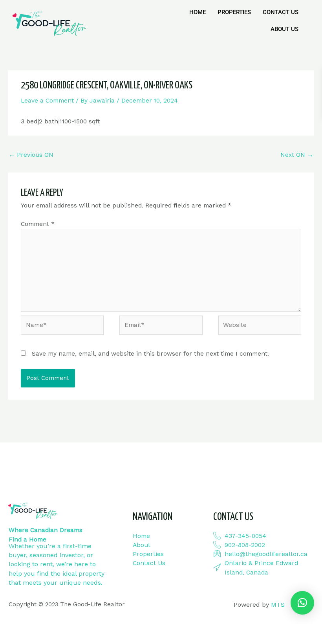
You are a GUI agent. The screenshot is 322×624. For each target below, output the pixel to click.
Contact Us (280, 12)
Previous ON (31, 154)
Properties (234, 12)
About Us (284, 29)
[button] (302, 603)
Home (197, 12)
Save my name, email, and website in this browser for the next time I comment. (150, 353)
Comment (38, 224)
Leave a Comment (47, 100)
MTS (278, 604)
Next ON (296, 154)
